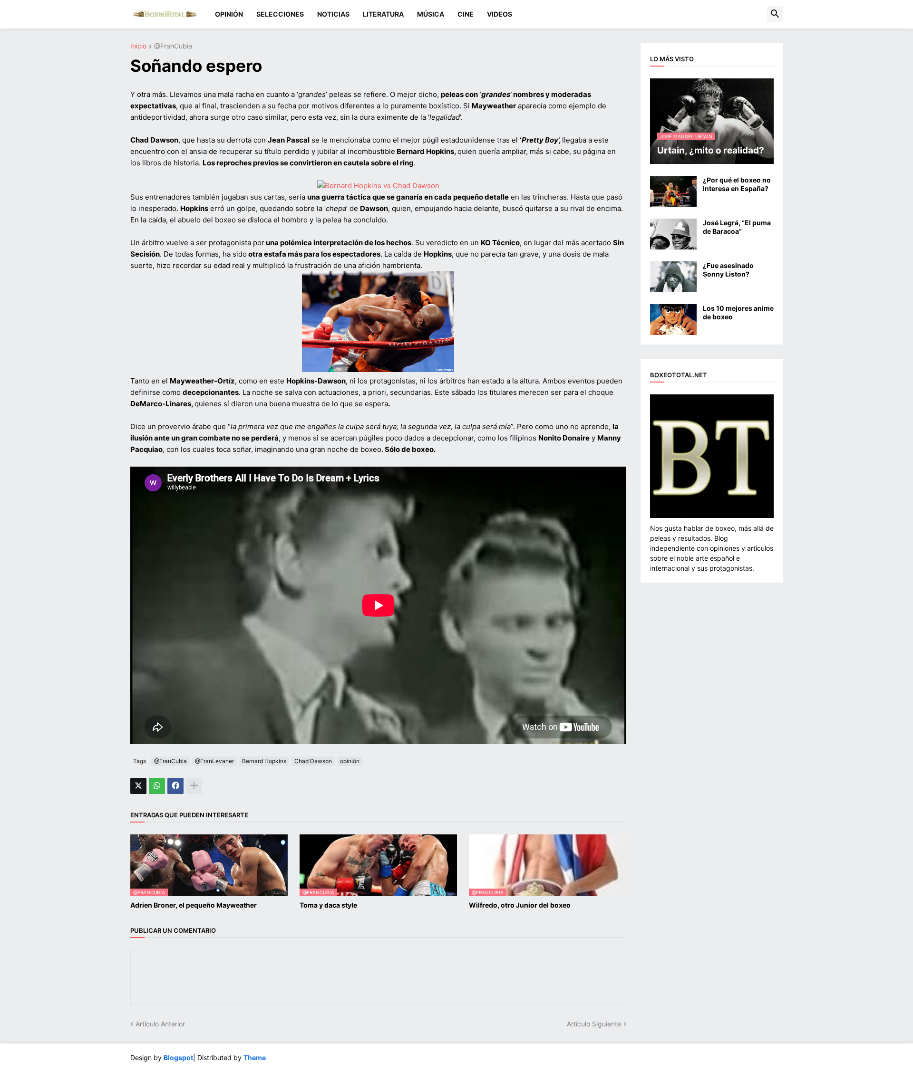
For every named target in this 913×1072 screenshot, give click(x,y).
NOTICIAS (333, 14)
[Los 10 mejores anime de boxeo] (673, 319)
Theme (254, 1057)
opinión (349, 761)
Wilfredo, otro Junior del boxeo (520, 905)
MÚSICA (430, 14)
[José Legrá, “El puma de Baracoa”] (673, 234)
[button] (775, 14)
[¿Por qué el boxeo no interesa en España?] (673, 191)
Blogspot (178, 1057)
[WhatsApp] (157, 786)
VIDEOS (499, 14)
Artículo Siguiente (594, 1024)
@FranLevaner (214, 761)
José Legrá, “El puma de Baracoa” (737, 227)
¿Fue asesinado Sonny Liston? (728, 269)
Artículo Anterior (160, 1024)
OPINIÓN (229, 14)
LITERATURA (383, 14)
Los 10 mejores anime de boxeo (738, 312)
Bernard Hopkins (264, 761)
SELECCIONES (280, 14)
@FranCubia (173, 46)
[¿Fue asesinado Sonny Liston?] (673, 276)
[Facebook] (175, 786)
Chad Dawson (313, 761)
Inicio (138, 46)
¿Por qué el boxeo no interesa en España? (737, 184)
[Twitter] (138, 786)
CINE (465, 14)
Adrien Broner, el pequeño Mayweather (193, 905)
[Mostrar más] (194, 786)
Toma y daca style (328, 905)
